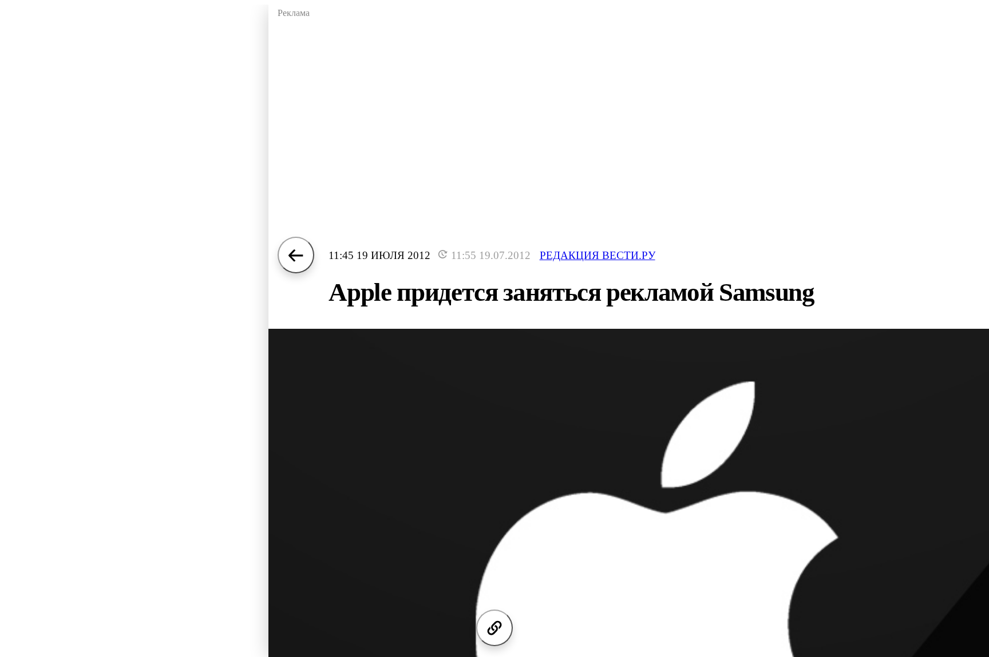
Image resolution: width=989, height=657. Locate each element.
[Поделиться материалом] (494, 628)
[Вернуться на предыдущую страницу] (296, 255)
